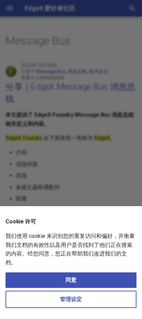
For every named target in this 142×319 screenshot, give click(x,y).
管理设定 (71, 299)
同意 (71, 280)
